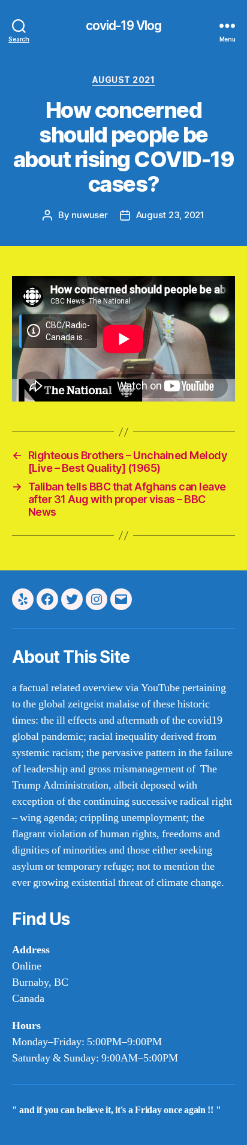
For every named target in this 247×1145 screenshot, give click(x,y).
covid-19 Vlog (124, 25)
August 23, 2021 (170, 215)
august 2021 (123, 80)
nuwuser (89, 215)
